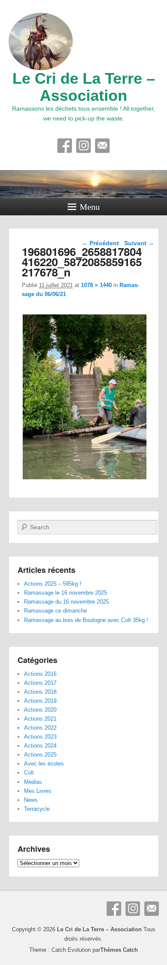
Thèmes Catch (119, 950)
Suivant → (139, 243)
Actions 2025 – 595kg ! (52, 584)
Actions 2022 (40, 727)
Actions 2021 (40, 719)
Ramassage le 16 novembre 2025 (65, 593)
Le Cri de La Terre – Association (83, 87)
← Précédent (100, 243)
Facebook (64, 145)
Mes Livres (37, 791)
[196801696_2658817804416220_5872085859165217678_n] (85, 479)
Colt (29, 772)
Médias (33, 782)
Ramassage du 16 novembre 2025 (66, 601)
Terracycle (37, 809)
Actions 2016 (40, 674)
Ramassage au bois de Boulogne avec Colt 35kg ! (86, 620)
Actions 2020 (40, 710)
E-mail (102, 145)
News (31, 800)
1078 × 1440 (96, 285)
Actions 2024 (40, 745)
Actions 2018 (40, 692)
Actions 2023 (40, 736)
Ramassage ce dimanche (55, 610)
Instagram (83, 145)
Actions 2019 (40, 701)
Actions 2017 (40, 683)
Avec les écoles (44, 763)
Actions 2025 (40, 754)
